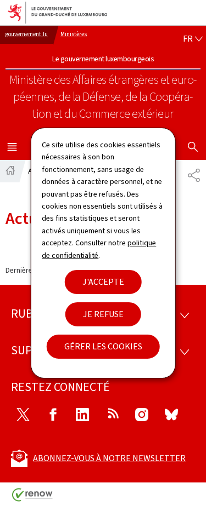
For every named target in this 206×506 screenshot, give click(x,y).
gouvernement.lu (26, 34)
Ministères (73, 34)
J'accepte (103, 282)
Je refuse (103, 314)
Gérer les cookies (103, 346)
